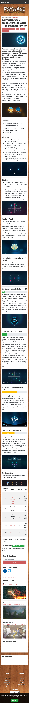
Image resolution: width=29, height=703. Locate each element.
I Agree (15, 700)
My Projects (21, 682)
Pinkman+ (12, 532)
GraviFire (12, 525)
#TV (7, 686)
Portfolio (22, 676)
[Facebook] (5, 572)
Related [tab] (5, 577)
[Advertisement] (14, 646)
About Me (22, 678)
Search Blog (7, 678)
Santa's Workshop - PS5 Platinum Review (13, 604)
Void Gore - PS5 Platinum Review (11, 585)
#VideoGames (6, 31)
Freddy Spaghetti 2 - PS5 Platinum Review (14, 624)
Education (22, 680)
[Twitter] (9, 572)
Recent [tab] (10, 577)
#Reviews (23, 28)
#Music (7, 684)
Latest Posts (7, 676)
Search (14, 562)
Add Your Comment (19, 545)
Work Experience (21, 684)
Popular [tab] (14, 577)
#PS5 (17, 28)
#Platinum (5, 28)
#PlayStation (11, 28)
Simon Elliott (15, 17)
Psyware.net (5, 2)
